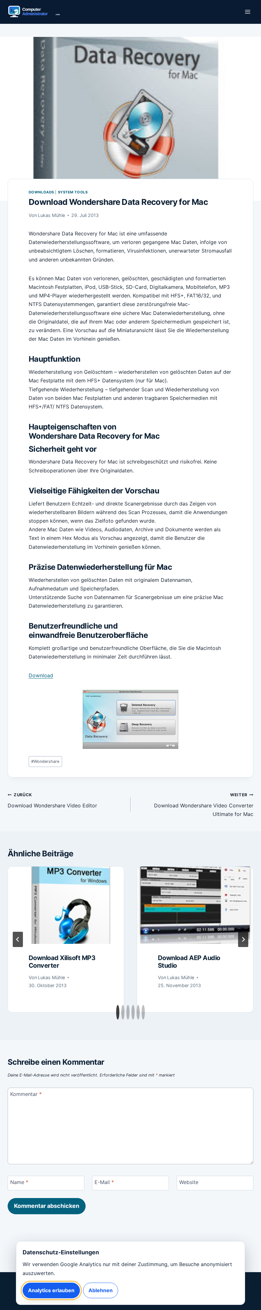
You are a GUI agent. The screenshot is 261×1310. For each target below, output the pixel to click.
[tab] (117, 1012)
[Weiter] (243, 939)
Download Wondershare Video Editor (52, 800)
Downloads (41, 192)
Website (188, 1182)
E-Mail (104, 1182)
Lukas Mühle (51, 215)
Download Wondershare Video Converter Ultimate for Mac (203, 804)
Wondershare (45, 761)
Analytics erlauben (51, 1290)
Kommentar (26, 1094)
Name (19, 1182)
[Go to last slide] (18, 939)
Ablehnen (100, 1290)
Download (41, 675)
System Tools (73, 192)
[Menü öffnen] (247, 11)
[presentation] (66, 905)
